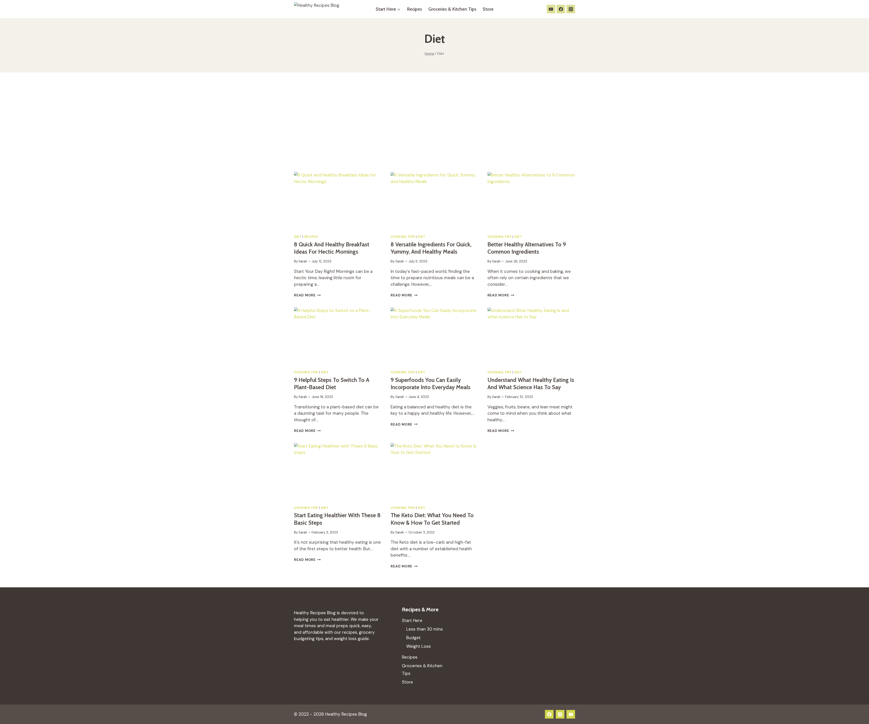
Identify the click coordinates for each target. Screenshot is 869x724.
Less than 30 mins (424, 629)
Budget (413, 638)
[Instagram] (570, 9)
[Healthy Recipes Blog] (321, 9)
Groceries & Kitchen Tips (452, 9)
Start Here (412, 620)
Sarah (302, 261)
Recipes (414, 9)
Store (488, 9)
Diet (297, 237)
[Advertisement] (434, 122)
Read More (307, 295)
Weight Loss (418, 646)
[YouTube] (551, 9)
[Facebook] (560, 9)
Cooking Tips (403, 237)
